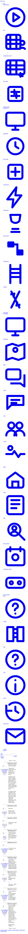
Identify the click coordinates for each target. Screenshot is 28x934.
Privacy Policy (4, 931)
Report (5, 774)
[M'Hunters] (2, 812)
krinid (4, 812)
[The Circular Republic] (1, 769)
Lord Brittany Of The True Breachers (5, 770)
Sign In (4, 750)
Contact (9, 930)
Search (15, 756)
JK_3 (4, 824)
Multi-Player (6, 108)
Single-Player (6, 4)
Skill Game (22, 930)
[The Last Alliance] (2, 824)
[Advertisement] (22, 772)
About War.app (4, 930)
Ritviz (4, 836)
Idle (4, 3)
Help (4, 595)
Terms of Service (15, 930)
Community (5, 313)
